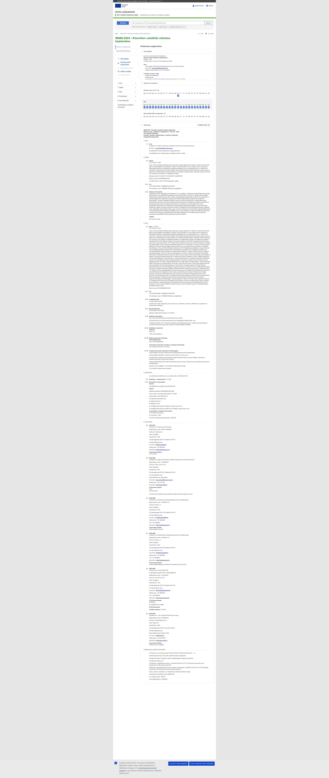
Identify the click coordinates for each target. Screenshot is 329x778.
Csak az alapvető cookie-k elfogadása (201, 763)
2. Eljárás (120, 87)
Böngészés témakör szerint (177, 27)
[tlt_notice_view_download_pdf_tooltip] (144, 107)
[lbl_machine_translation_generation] (165, 113)
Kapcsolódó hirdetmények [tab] (123, 51)
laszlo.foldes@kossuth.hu (163, 590)
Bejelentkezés (199, 5)
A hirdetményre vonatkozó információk (125, 106)
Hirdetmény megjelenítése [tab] (123, 47)
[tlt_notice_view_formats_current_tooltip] (209, 125)
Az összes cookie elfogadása (178, 763)
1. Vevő (120, 83)
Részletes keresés (152, 27)
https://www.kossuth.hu (162, 598)
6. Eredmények (122, 96)
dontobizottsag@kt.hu (162, 517)
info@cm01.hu (160, 635)
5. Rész (120, 92)
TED (116, 33)
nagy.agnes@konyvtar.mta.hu (160, 68)
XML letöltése (124, 58)
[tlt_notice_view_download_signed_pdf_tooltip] (178, 95)
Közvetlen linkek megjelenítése (125, 63)
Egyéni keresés (163, 27)
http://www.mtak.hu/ (161, 485)
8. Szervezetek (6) (123, 100)
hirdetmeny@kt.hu (161, 444)
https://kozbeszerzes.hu (163, 449)
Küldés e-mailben (125, 71)
